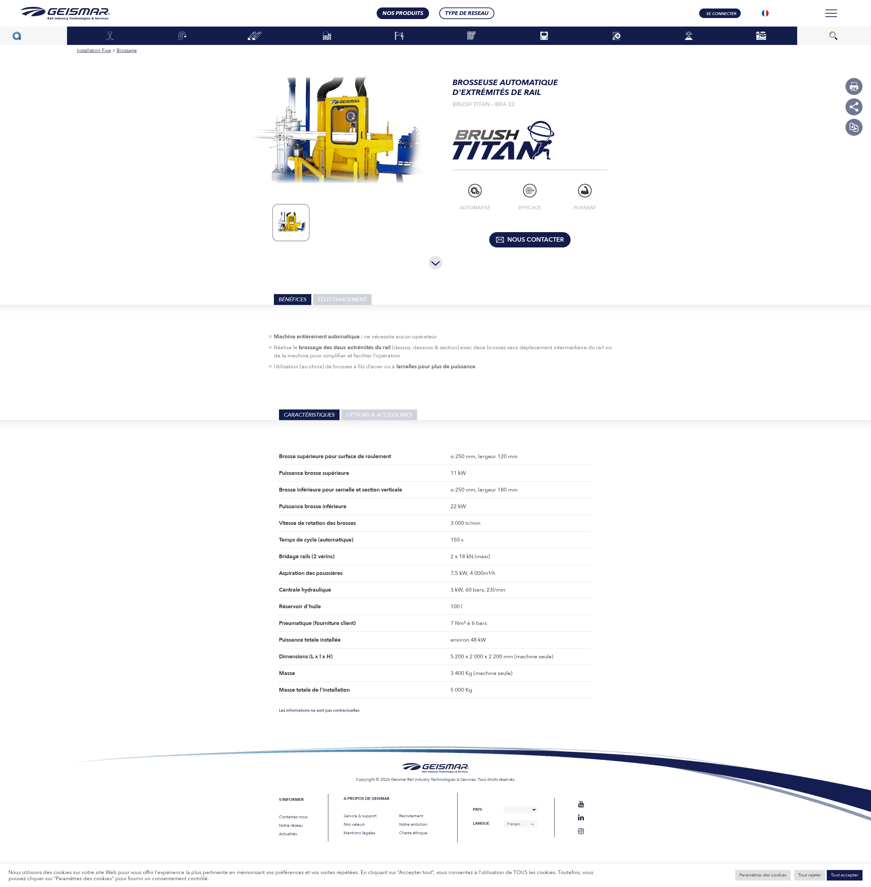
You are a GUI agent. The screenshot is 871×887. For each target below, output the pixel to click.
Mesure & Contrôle (689, 36)
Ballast (327, 36)
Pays (477, 809)
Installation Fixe (761, 36)
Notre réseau (291, 825)
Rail (109, 36)
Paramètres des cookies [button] (763, 875)
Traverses (254, 36)
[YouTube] (581, 804)
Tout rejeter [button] (809, 875)
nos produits (402, 13)
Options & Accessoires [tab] (379, 415)
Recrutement (411, 816)
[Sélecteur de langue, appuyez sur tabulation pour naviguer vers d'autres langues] (765, 13)
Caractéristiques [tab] (309, 415)
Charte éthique (413, 833)
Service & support (360, 816)
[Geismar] (57, 13)
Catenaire (399, 36)
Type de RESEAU (467, 13)
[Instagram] (581, 831)
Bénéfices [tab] (293, 299)
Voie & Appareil (472, 36)
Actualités (288, 834)
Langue (481, 823)
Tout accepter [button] (844, 875)
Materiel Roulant (543, 36)
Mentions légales (359, 833)
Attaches (182, 36)
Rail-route (616, 36)
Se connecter (721, 13)
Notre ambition (413, 824)
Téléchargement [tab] (342, 299)
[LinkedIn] (581, 817)
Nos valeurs (354, 824)
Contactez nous (293, 817)
